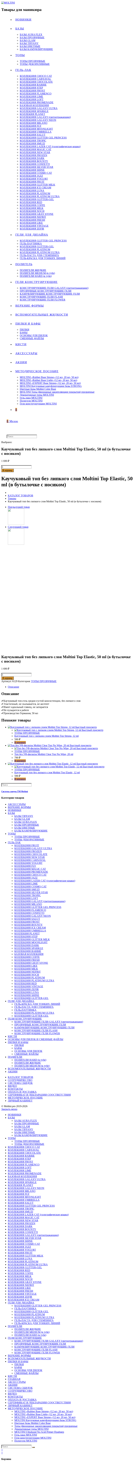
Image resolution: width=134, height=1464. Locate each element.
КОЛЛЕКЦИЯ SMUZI (27, 889)
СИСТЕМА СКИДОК (20, 1083)
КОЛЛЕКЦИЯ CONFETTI (29, 913)
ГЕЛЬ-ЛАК (14, 842)
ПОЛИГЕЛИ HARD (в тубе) (30, 1059)
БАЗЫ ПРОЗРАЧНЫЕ (26, 824)
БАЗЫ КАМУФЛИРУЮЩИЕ (31, 830)
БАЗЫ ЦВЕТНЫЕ (24, 827)
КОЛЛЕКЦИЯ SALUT (27, 918)
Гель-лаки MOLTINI (25, 1434)
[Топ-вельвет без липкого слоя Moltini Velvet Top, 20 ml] (16, 524)
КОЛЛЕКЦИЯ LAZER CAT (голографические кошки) (44, 880)
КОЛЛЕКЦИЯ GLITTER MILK (32, 939)
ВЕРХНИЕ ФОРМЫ (19, 807)
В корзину (7, 470)
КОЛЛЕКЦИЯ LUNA (26, 992)
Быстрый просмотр (86, 727)
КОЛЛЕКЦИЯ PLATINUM (29, 977)
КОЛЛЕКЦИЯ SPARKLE (28, 948)
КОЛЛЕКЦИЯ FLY (25, 866)
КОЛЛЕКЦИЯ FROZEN (28, 851)
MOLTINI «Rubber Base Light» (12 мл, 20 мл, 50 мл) (43, 1414)
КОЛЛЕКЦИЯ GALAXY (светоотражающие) (39, 901)
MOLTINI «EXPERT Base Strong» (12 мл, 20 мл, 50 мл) (44, 1417)
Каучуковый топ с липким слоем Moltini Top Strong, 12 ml (46, 736)
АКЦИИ (12, 1071)
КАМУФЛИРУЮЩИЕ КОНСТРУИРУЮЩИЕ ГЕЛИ (44, 1027)
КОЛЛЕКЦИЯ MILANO (28, 904)
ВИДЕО (12, 1086)
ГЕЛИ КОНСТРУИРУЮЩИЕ (25, 1018)
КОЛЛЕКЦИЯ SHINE (26, 995)
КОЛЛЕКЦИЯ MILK (26, 968)
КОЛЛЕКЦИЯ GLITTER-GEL (31, 998)
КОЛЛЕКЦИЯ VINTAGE (28, 986)
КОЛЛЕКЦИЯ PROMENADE (31, 871)
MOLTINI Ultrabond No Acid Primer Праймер (39, 1432)
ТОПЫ (12, 833)
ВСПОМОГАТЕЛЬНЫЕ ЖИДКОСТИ (29, 1068)
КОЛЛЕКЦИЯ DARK (26, 945)
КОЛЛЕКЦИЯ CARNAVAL (30, 860)
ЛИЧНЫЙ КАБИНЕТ (20, 1100)
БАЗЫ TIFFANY (23, 816)
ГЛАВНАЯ (14, 1379)
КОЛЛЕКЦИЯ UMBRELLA (30, 930)
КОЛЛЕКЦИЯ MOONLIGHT (31, 942)
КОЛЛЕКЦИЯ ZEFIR (26, 989)
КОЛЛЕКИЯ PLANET (27, 933)
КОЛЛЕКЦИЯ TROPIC (27, 895)
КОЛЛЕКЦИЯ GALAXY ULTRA (33, 848)
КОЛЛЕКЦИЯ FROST (27, 921)
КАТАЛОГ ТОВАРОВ (20, 1077)
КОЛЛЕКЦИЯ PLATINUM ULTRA (34, 980)
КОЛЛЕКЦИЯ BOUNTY (28, 924)
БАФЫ (18, 1048)
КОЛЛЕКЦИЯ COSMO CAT (30, 886)
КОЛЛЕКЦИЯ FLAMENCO (30, 910)
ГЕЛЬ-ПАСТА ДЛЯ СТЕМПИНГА (34, 1007)
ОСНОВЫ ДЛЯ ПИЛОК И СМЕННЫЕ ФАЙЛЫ (35, 1039)
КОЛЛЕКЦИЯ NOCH (26, 974)
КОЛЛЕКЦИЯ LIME (26, 883)
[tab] (70, 686)
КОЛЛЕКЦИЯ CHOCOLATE (30, 854)
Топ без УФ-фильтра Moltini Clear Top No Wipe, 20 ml (43, 754)
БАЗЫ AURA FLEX (25, 822)
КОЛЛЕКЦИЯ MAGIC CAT (30, 869)
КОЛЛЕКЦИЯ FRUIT (26, 845)
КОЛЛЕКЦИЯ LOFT (26, 898)
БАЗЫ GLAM (22, 819)
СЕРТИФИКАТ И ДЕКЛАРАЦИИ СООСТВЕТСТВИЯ (39, 1094)
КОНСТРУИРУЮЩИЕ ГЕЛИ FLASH (36, 1030)
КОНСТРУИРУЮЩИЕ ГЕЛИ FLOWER (37, 1033)
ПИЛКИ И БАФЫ (18, 1042)
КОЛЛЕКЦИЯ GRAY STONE (31, 963)
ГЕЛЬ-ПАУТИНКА (25, 1010)
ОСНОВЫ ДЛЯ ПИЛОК (28, 1051)
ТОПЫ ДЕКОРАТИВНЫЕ (29, 839)
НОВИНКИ (14, 810)
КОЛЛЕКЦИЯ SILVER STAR (31, 892)
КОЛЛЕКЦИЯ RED (25, 983)
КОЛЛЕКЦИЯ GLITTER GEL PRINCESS (37, 907)
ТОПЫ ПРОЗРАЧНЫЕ (44, 681)
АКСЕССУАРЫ (17, 804)
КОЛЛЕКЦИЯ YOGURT (28, 863)
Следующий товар (18, 526)
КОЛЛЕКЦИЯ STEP (26, 936)
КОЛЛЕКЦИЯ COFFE (27, 957)
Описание (13, 686)
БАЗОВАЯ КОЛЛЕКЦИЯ (28, 954)
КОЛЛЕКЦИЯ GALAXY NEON (32, 916)
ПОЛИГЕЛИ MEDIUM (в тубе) (32, 1065)
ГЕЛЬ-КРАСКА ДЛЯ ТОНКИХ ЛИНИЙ (37, 1004)
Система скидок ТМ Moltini (14, 791)
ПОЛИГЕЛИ (15, 1057)
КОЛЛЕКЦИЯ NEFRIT (27, 971)
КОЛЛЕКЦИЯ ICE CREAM (30, 927)
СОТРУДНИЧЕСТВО (20, 1080)
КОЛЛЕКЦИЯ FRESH (27, 960)
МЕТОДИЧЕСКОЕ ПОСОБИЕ (25, 1097)
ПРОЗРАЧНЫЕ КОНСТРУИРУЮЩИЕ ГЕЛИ (40, 1024)
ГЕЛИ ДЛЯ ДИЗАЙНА (21, 1001)
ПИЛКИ (19, 1045)
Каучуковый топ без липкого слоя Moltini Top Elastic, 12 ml (47, 772)
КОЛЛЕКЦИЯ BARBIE (27, 951)
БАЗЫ (11, 813)
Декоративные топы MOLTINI (31, 1429)
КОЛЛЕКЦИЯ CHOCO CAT (30, 874)
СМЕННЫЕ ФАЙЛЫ (26, 1054)
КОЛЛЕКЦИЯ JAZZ (26, 877)
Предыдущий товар (19, 507)
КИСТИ (12, 1036)
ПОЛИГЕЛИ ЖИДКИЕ (27, 1062)
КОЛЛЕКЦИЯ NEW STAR (29, 857)
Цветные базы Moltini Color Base (32, 1423)
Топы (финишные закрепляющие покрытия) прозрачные (45, 1426)
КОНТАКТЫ (15, 1089)
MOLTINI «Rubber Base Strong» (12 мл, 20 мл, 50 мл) (43, 1411)
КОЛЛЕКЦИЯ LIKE (25, 965)
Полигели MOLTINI (25, 1440)
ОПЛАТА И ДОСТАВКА (22, 1091)
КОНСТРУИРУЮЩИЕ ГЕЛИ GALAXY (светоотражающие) (48, 1021)
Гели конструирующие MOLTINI (32, 1437)
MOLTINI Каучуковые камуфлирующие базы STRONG (45, 1420)
